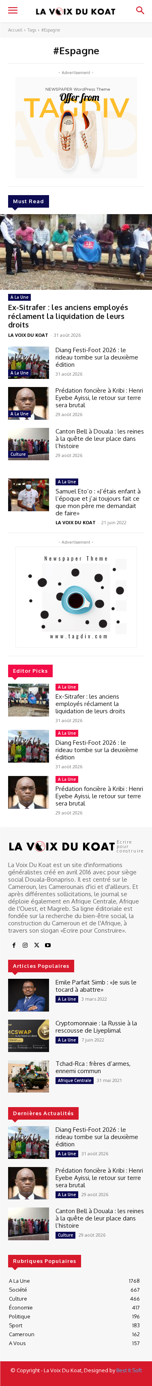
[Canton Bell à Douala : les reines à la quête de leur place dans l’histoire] (28, 444)
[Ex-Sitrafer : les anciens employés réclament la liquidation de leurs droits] (76, 252)
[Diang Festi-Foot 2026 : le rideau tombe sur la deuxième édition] (28, 362)
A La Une (19, 297)
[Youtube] (48, 945)
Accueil (15, 30)
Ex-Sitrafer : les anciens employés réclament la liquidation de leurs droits (68, 316)
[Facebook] (13, 945)
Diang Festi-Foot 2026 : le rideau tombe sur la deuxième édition (97, 357)
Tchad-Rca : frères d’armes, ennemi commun (93, 1067)
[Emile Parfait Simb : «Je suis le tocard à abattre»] (28, 995)
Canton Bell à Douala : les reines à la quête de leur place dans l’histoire (100, 438)
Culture (18, 454)
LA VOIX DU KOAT (28, 335)
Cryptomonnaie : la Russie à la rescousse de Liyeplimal (96, 1026)
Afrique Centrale (74, 1080)
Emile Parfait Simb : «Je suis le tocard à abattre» (96, 985)
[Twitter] (36, 945)
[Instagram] (25, 945)
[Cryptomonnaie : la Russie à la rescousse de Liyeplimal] (28, 1036)
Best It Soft (129, 1370)
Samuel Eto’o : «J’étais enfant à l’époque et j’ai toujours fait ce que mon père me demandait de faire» (98, 502)
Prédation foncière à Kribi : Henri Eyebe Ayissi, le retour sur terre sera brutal (99, 398)
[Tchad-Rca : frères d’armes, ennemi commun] (28, 1076)
